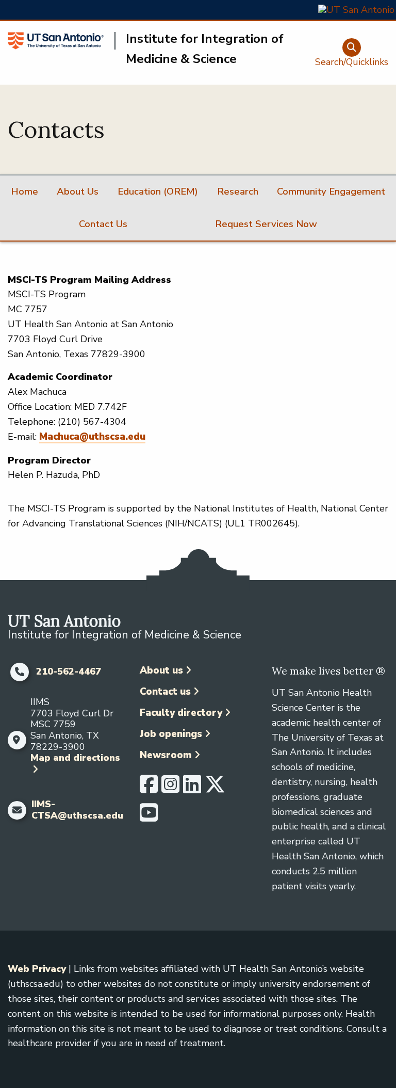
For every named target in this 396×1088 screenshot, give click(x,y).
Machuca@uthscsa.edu (92, 436)
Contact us (165, 691)
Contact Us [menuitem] (103, 224)
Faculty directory (181, 712)
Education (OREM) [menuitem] (158, 191)
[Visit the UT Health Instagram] (170, 788)
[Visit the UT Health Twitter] (215, 788)
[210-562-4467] (19, 672)
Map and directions (75, 757)
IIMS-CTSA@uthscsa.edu (77, 810)
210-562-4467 (68, 672)
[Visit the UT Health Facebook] (149, 788)
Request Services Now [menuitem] (266, 224)
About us (161, 670)
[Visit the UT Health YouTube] (149, 817)
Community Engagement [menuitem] (331, 191)
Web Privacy (37, 969)
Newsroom (166, 755)
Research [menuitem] (237, 191)
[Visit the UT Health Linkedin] (192, 788)
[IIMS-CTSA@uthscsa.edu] (17, 810)
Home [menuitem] (24, 191)
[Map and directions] (16, 740)
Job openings (171, 734)
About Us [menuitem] (77, 191)
